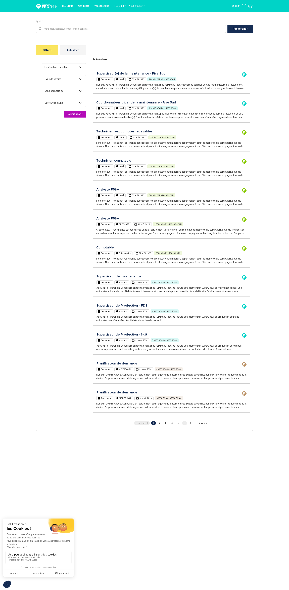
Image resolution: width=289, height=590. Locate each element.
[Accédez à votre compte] (250, 5)
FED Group (67, 6)
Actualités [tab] (73, 50)
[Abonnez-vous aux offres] (244, 5)
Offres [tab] (47, 50)
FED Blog (119, 6)
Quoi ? (39, 21)
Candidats (83, 6)
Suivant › (202, 423)
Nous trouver (135, 6)
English (236, 5)
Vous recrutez (101, 6)
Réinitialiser (75, 114)
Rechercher (240, 28)
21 (191, 423)
